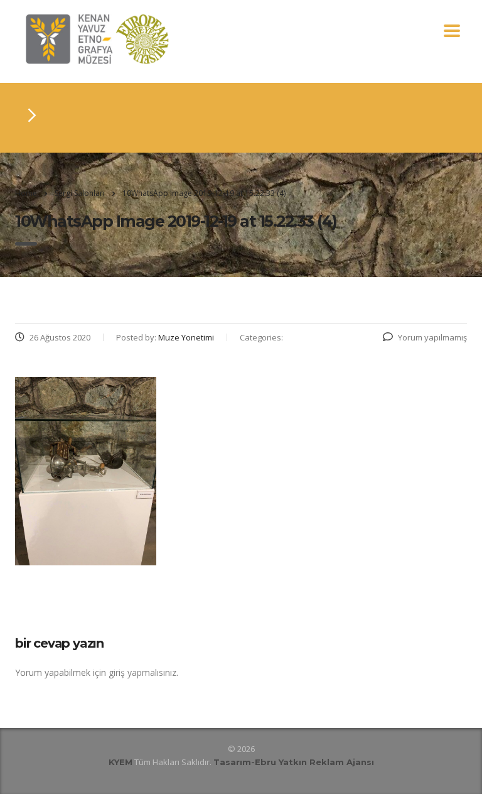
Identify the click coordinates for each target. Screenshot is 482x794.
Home (26, 193)
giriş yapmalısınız (142, 672)
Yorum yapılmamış (432, 337)
